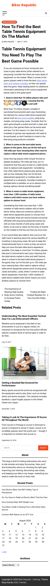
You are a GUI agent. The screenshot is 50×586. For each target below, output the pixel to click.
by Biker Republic (8, 42)
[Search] (46, 13)
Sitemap (36, 579)
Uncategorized (9, 22)
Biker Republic (24, 5)
